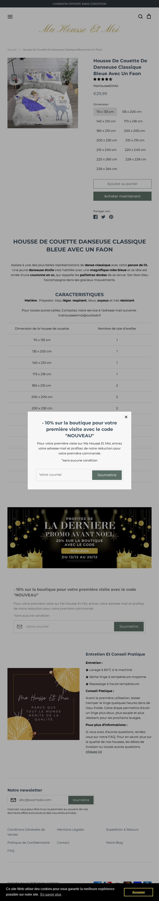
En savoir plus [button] (50, 894)
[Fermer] (126, 416)
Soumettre (107, 475)
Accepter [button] (138, 892)
